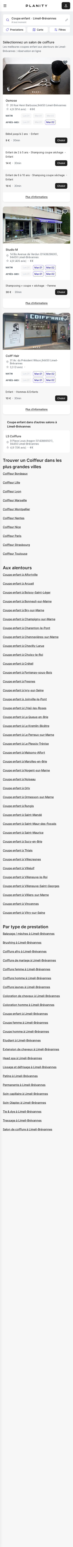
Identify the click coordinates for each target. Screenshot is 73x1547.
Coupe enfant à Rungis (18, 806)
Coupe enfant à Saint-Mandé (22, 815)
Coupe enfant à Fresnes (19, 681)
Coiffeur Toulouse (15, 553)
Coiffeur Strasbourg (16, 545)
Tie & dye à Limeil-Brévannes (22, 1111)
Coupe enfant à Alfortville (20, 574)
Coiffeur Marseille (15, 500)
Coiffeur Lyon (12, 491)
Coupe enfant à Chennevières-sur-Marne (30, 637)
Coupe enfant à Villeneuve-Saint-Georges (31, 886)
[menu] (5, 6)
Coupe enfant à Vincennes (21, 904)
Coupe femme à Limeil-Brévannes (25, 1022)
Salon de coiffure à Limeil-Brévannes (27, 1129)
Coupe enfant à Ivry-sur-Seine (23, 690)
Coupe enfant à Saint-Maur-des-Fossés (29, 823)
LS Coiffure (13, 436)
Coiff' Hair (12, 356)
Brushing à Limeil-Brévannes (22, 942)
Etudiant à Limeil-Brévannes (22, 1040)
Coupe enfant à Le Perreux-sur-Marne (28, 734)
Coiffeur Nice (12, 527)
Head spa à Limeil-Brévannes (22, 1058)
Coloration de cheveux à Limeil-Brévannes (31, 996)
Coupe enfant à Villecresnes (22, 859)
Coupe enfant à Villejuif (18, 868)
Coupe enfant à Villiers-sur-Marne (26, 895)
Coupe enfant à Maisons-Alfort (24, 752)
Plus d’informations (37, 196)
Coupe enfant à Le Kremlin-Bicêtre (26, 726)
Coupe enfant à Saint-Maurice (23, 832)
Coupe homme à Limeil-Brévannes (26, 1031)
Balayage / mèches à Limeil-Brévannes (29, 933)
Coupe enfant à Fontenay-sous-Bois (27, 672)
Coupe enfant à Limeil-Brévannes (25, 1013)
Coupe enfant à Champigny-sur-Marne (29, 619)
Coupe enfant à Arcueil (18, 583)
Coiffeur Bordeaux (15, 473)
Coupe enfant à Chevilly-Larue (23, 646)
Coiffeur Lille (11, 482)
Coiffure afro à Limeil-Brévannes (25, 951)
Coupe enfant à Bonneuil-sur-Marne (27, 601)
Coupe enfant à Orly (16, 788)
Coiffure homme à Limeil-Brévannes (27, 978)
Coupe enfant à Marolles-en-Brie (25, 761)
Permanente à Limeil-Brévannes (24, 1085)
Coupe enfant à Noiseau (19, 779)
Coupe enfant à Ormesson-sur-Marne (28, 797)
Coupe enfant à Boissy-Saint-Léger (26, 592)
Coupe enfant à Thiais (18, 850)
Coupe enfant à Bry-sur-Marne (23, 610)
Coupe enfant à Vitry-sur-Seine (24, 912)
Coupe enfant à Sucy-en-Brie (22, 841)
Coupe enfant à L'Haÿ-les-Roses (24, 708)
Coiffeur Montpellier (16, 509)
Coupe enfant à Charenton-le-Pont (26, 628)
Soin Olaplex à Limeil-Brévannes (24, 1102)
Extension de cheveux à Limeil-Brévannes (31, 1049)
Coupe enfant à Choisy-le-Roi (23, 654)
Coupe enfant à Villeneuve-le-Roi (25, 877)
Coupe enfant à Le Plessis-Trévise (26, 743)
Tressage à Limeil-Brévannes (22, 1120)
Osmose (11, 100)
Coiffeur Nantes (13, 518)
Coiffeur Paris (12, 536)
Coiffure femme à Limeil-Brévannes (26, 969)
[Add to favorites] (65, 62)
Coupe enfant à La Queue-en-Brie (25, 717)
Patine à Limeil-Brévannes (20, 1076)
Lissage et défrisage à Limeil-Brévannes (30, 1067)
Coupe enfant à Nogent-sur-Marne (26, 770)
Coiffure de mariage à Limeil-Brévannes (29, 960)
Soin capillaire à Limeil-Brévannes (25, 1093)
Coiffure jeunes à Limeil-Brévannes (26, 987)
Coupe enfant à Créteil (18, 663)
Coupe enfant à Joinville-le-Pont (25, 699)
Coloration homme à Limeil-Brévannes (28, 1005)
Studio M (12, 249)
